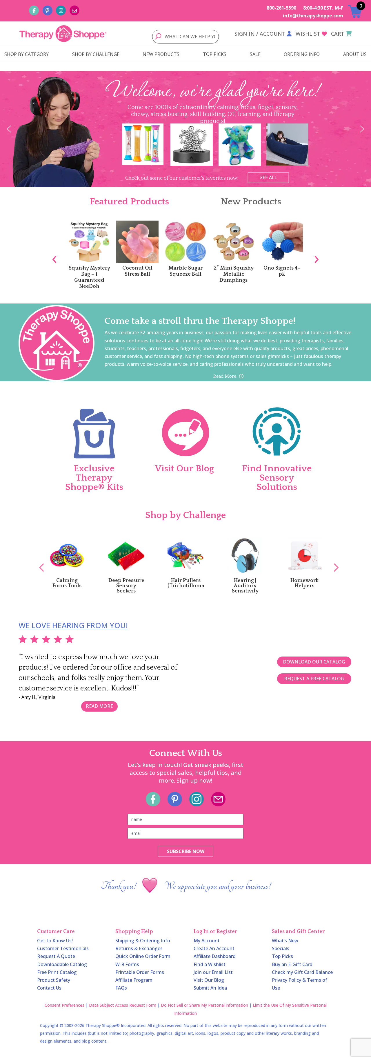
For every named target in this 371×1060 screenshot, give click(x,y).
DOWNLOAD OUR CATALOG (314, 662)
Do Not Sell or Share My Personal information (204, 1005)
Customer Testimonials (63, 948)
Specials (280, 948)
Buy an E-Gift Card (292, 964)
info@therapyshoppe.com (313, 15)
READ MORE (99, 706)
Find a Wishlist (209, 964)
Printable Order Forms (139, 972)
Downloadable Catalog (62, 964)
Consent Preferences (64, 1005)
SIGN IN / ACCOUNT (259, 33)
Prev (38, 561)
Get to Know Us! (55, 940)
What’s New (285, 940)
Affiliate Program (133, 980)
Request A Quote (56, 956)
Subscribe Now (185, 851)
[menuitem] (26, 54)
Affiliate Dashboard (215, 956)
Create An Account (214, 948)
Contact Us (49, 988)
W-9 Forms (127, 964)
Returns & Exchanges (139, 948)
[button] (9, 129)
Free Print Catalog (57, 972)
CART (337, 33)
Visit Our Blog (209, 980)
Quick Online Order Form (142, 956)
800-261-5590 (281, 8)
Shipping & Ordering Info (142, 940)
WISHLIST (308, 33)
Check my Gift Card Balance (302, 972)
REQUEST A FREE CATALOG (314, 678)
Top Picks (282, 956)
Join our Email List (213, 972)
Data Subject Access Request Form (122, 1005)
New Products (251, 202)
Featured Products (129, 202)
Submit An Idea (210, 988)
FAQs (121, 988)
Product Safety (53, 980)
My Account (207, 940)
